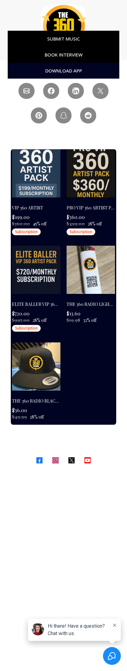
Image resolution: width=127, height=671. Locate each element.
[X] (71, 460)
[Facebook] (39, 460)
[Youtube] (88, 460)
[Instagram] (55, 460)
